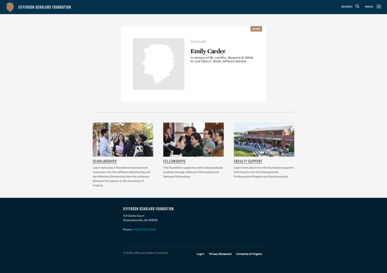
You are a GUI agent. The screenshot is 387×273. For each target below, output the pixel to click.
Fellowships (174, 161)
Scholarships (105, 161)
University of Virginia (249, 253)
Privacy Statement (220, 253)
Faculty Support (248, 161)
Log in (200, 253)
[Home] (38, 7)
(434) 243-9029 (144, 229)
